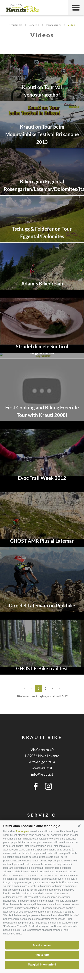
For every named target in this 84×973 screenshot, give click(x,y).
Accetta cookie (42, 945)
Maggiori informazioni (42, 964)
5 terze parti (22, 831)
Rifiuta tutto (42, 954)
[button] (79, 825)
